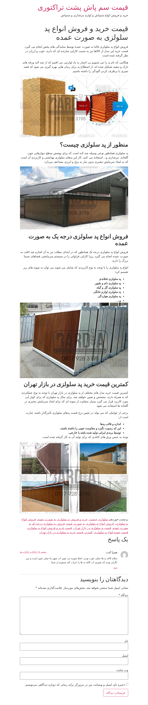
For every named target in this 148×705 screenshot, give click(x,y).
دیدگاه (123, 595)
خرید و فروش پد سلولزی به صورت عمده (63, 519)
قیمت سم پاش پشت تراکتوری (83, 7)
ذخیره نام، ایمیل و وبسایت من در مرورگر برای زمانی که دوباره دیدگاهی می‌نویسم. (75, 684)
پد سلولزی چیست (100, 519)
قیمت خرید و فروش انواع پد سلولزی (49, 528)
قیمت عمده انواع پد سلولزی (111, 532)
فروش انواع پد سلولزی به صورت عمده (90, 523)
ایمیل (125, 655)
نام (126, 640)
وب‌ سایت (122, 670)
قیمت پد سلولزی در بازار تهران (92, 528)
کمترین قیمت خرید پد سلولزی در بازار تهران (66, 532)
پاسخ (115, 567)
